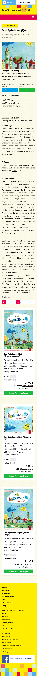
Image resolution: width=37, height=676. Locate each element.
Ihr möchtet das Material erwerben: (26, 85)
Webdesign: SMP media (10, 629)
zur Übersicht (11, 25)
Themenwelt (7, 594)
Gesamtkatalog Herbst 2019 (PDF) (13, 610)
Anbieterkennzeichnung (10, 639)
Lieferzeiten (7, 643)
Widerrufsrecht (7, 649)
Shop (27, 90)
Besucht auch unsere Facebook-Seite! (21, 658)
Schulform (6, 590)
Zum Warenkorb (26, 2)
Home (5, 587)
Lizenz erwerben (10, 90)
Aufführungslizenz (8, 597)
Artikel (10, 2)
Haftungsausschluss (9, 623)
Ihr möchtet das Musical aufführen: (9, 85)
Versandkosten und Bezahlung (12, 646)
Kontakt (5, 616)
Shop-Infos (6, 633)
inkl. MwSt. (18, 385)
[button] (18, 302)
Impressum (6, 620)
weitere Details (10, 380)
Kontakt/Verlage (8, 603)
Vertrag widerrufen (9, 652)
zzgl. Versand (28, 385)
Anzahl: (7, 376)
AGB (4, 613)
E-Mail (14, 170)
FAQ (4, 606)
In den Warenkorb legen (18, 393)
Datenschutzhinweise (9, 626)
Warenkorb (6, 636)
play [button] (4, 302)
